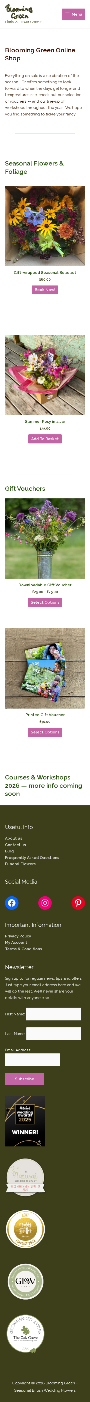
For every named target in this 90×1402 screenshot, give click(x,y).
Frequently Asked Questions (32, 857)
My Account (16, 942)
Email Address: (18, 1050)
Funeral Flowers (20, 863)
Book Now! (45, 289)
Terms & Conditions (23, 948)
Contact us (15, 844)
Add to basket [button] (45, 438)
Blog (9, 851)
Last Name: (15, 1033)
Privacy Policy (18, 936)
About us (13, 838)
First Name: (15, 1014)
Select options (45, 602)
